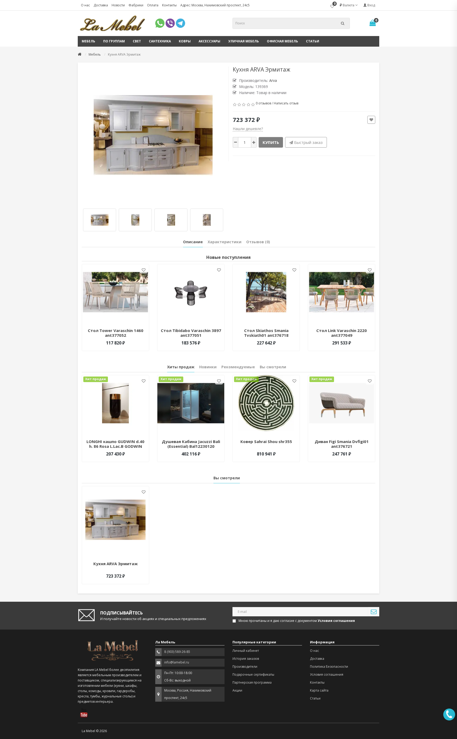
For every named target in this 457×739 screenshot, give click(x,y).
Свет (137, 41)
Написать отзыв (286, 103)
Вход (371, 5)
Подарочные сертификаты (253, 674)
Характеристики (224, 241)
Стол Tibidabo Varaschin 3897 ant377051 (191, 333)
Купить (271, 142)
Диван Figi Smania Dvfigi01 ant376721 (342, 444)
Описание (193, 241)
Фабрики (136, 5)
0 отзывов (263, 103)
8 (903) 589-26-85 (177, 651)
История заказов (245, 658)
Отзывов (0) (258, 241)
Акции (237, 690)
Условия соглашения (326, 674)
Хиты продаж (180, 366)
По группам (114, 41)
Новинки (208, 366)
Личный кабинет (245, 650)
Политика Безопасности (329, 666)
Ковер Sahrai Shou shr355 (266, 441)
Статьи (312, 41)
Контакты (169, 5)
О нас (85, 5)
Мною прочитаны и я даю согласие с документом (297, 620)
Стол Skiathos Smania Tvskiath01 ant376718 (266, 333)
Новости (118, 5)
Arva (273, 80)
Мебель (88, 41)
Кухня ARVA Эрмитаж (115, 563)
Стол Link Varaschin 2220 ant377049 (341, 333)
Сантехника (160, 41)
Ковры (185, 41)
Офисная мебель (282, 41)
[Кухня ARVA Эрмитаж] (153, 135)
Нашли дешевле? (248, 128)
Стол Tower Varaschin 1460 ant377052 (115, 333)
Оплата (152, 5)
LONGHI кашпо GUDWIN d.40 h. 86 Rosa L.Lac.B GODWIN (115, 444)
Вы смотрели (273, 366)
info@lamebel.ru (176, 662)
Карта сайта (319, 690)
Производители (244, 666)
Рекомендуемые (238, 366)
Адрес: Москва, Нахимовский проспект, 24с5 (215, 5)
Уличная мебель (243, 41)
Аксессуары (209, 41)
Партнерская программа (252, 682)
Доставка (101, 5)
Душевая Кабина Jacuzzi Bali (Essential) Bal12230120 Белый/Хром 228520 (191, 446)
